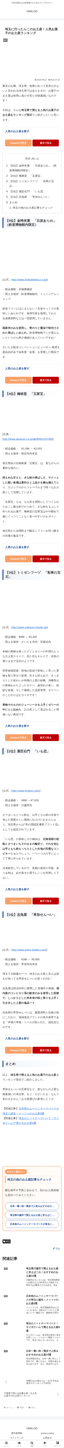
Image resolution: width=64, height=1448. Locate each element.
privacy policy (47, 1433)
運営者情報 (16, 1433)
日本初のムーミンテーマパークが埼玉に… (32, 1224)
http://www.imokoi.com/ (25, 790)
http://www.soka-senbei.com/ (28, 949)
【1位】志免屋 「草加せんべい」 (30, 196)
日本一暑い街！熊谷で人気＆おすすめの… (32, 1206)
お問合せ (47, 1438)
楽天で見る (46, 143)
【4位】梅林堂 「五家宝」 (26, 175)
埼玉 (8, 1241)
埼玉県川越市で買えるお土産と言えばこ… (32, 1215)
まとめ (13, 202)
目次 (27, 158)
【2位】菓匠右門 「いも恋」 (27, 191)
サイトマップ (16, 1438)
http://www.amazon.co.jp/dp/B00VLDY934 (27, 439)
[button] (57, 801)
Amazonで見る (18, 143)
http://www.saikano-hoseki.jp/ (29, 627)
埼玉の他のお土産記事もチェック (33, 207)
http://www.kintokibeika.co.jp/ (29, 279)
